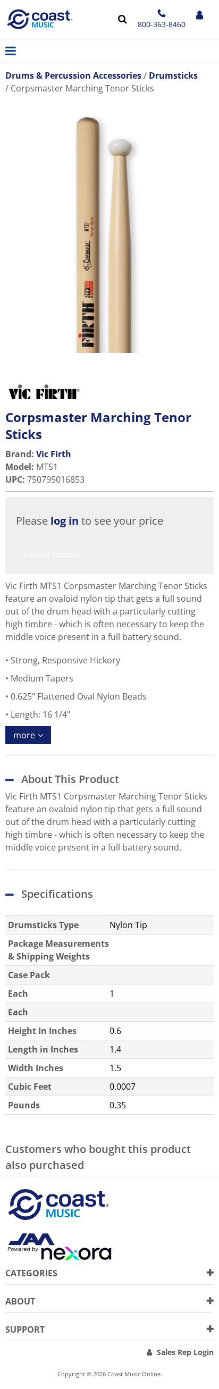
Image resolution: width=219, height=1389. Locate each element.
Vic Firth (53, 454)
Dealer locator (52, 554)
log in (64, 520)
